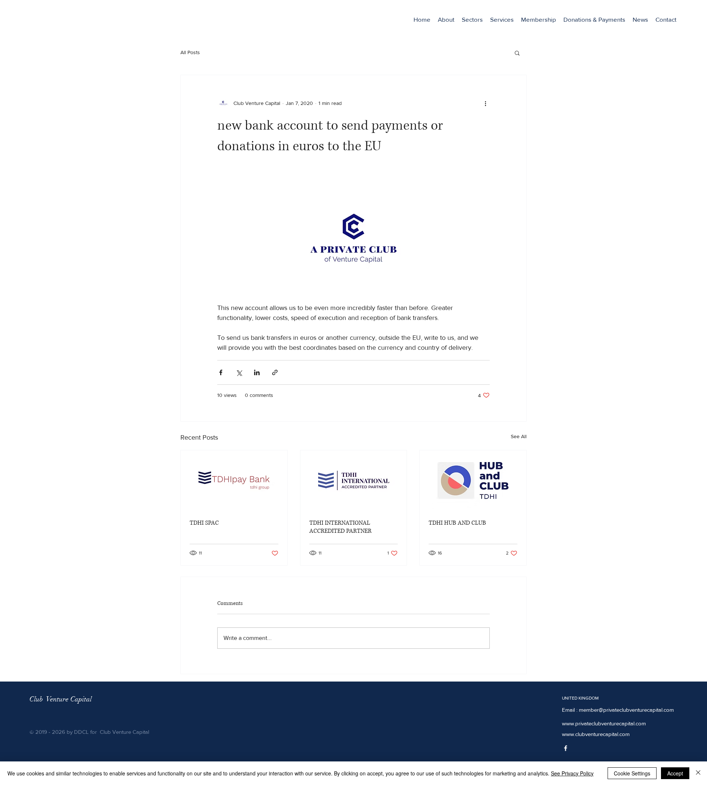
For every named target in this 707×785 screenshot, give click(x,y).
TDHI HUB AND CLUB (457, 523)
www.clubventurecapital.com (596, 734)
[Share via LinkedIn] (256, 372)
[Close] (698, 773)
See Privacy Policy (572, 773)
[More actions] (485, 103)
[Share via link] (274, 372)
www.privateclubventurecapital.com (604, 723)
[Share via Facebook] (220, 372)
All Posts (190, 52)
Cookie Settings (632, 773)
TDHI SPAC (204, 523)
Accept (675, 773)
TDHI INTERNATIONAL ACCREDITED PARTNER (340, 527)
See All (519, 436)
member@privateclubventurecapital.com (626, 710)
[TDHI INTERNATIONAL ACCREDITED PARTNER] (353, 480)
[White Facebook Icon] (565, 748)
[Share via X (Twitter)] (238, 372)
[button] (472, 19)
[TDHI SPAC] (234, 480)
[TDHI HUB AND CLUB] (473, 480)
